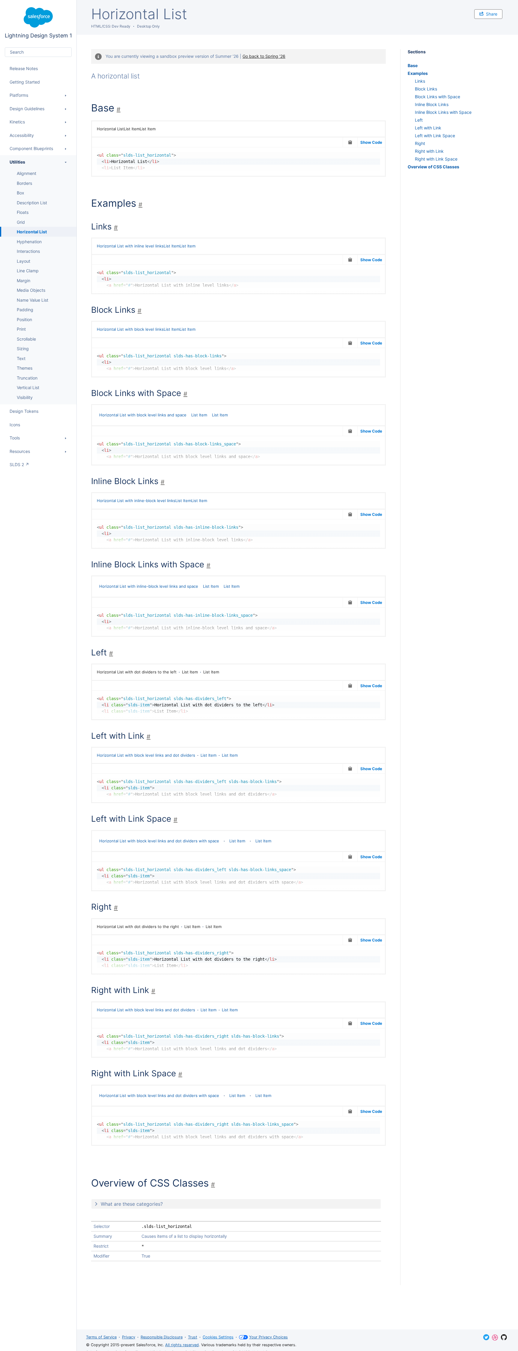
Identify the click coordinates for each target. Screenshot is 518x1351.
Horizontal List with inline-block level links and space (148, 586)
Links (420, 81)
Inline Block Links (431, 104)
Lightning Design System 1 (38, 23)
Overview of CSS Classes (433, 166)
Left (419, 120)
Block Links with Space (437, 96)
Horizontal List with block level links (130, 329)
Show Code (371, 142)
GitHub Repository (504, 1337)
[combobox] (38, 52)
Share (491, 13)
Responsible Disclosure (162, 1337)
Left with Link (428, 127)
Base (413, 65)
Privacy (128, 1337)
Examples (418, 73)
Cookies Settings (218, 1337)
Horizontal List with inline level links (130, 246)
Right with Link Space (436, 158)
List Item (172, 246)
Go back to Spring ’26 (264, 56)
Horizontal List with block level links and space (142, 414)
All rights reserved (182, 1345)
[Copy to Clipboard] (350, 142)
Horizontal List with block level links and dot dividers (146, 755)
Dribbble (495, 1338)
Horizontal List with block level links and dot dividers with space (159, 840)
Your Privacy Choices (268, 1337)
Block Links (426, 88)
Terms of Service (101, 1337)
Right (420, 143)
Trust (192, 1337)
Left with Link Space (435, 135)
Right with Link (429, 151)
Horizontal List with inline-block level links (136, 500)
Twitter (486, 1337)
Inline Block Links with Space (443, 112)
